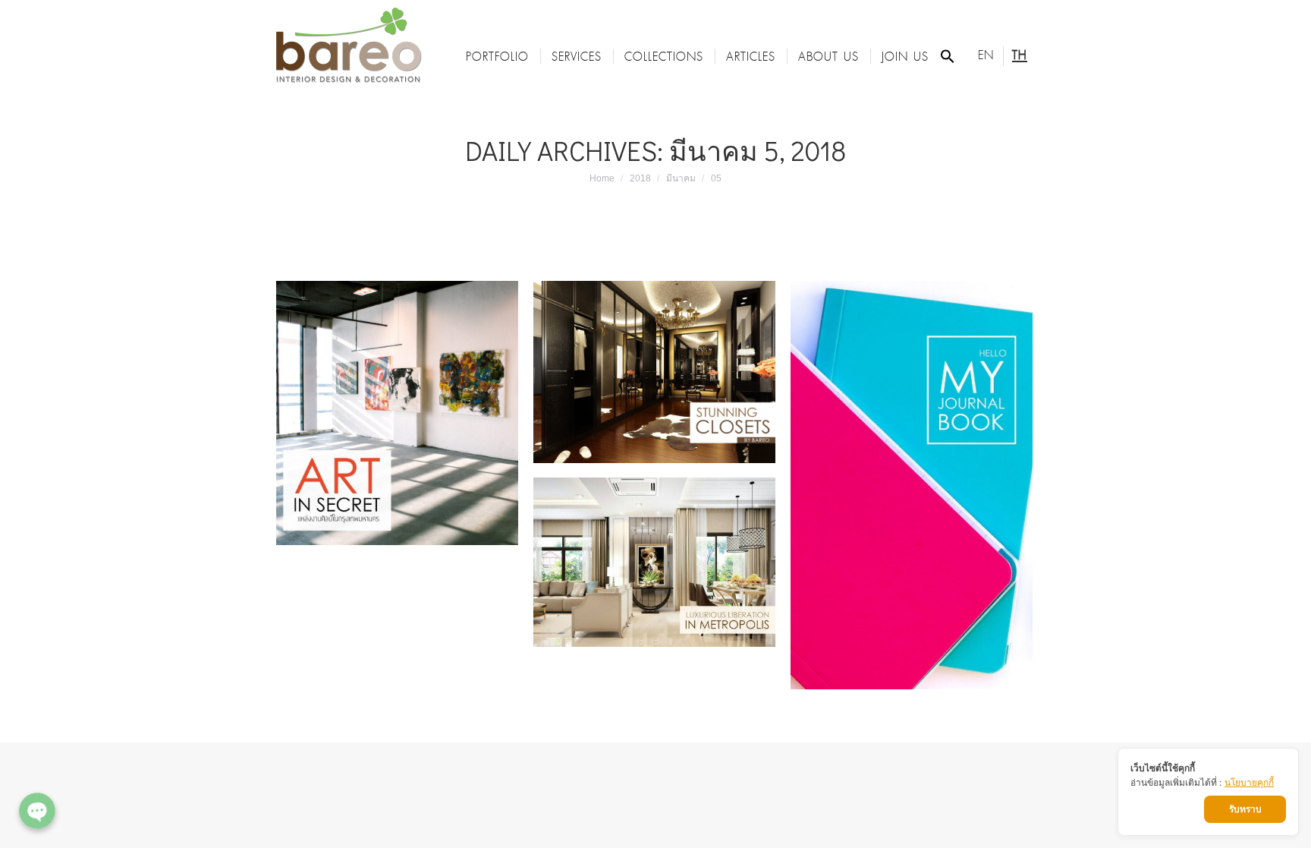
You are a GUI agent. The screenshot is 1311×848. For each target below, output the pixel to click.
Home (602, 178)
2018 (640, 178)
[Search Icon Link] (947, 56)
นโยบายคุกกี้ (1249, 782)
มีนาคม (681, 178)
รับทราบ (1245, 809)
